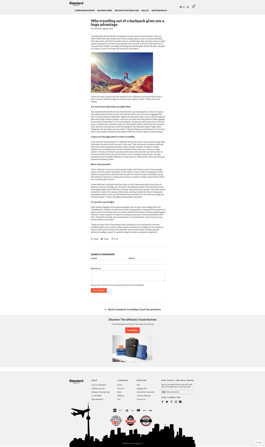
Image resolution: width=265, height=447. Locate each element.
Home (119, 385)
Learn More (132, 330)
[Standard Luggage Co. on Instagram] (176, 401)
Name (94, 258)
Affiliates (120, 395)
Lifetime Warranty (144, 395)
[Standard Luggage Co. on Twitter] (167, 401)
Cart (119, 399)
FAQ (138, 385)
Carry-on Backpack (85, 10)
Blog (119, 392)
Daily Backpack (159, 10)
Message (96, 268)
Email (132, 258)
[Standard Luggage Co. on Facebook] (162, 401)
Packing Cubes (104, 10)
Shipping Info (142, 388)
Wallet (145, 10)
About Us (120, 388)
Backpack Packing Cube (127, 10)
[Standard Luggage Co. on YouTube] (180, 401)
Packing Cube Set (98, 388)
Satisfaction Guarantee (146, 392)
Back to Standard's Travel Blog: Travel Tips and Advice (134, 309)
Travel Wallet (96, 395)
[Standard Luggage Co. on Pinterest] (171, 401)
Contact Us (141, 399)
